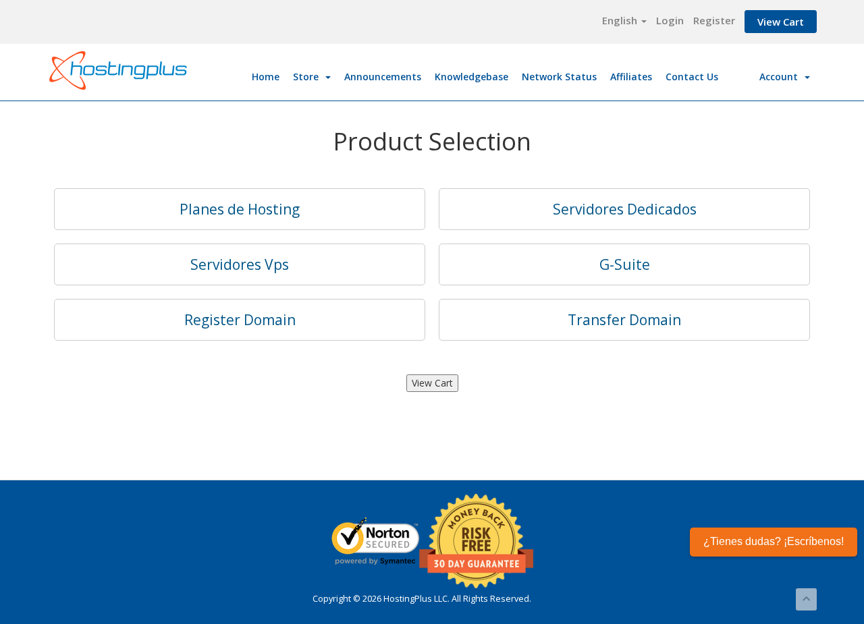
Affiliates (631, 76)
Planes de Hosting (240, 209)
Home (265, 76)
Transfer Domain (624, 319)
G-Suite (624, 264)
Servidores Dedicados (625, 209)
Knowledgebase (471, 76)
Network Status (559, 76)
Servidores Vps (239, 264)
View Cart (780, 21)
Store (308, 76)
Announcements (382, 76)
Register (714, 20)
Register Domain (240, 319)
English (621, 20)
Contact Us (692, 76)
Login (670, 20)
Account (781, 76)
